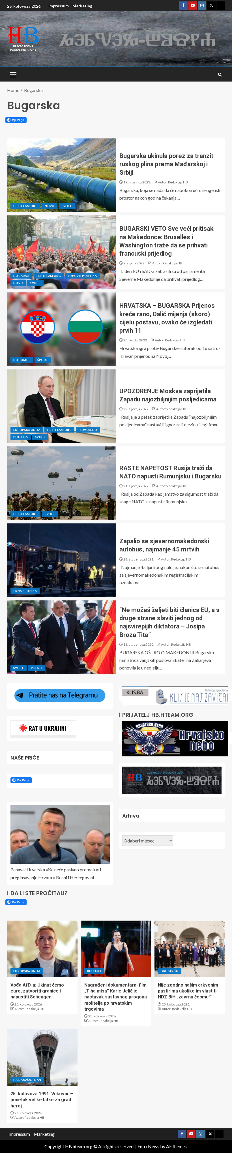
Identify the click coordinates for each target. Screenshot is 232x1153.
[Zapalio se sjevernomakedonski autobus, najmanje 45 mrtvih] (61, 560)
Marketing (82, 5)
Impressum (58, 5)
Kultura (94, 971)
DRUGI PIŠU (170, 971)
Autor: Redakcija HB (173, 182)
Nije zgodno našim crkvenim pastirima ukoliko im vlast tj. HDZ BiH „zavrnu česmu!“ (188, 991)
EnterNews (148, 1146)
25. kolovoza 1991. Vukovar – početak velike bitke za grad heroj (41, 1100)
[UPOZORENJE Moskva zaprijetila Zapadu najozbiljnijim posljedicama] (61, 406)
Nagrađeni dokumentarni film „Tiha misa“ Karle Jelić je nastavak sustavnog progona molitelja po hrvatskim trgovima (115, 997)
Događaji (21, 275)
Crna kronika (25, 590)
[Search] (220, 74)
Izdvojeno (88, 429)
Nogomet (21, 359)
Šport (42, 359)
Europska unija (26, 429)
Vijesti (36, 667)
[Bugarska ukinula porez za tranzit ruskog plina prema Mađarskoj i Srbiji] (61, 175)
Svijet (67, 206)
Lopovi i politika (82, 275)
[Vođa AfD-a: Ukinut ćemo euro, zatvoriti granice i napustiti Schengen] (42, 949)
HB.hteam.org (25, 206)
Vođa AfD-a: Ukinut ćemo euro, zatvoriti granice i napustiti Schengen (37, 991)
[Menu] (12, 74)
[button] (12, 74)
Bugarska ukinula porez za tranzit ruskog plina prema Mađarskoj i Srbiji (166, 164)
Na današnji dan (27, 1079)
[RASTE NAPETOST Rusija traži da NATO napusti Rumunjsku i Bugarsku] (61, 483)
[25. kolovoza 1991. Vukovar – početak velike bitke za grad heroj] (42, 1057)
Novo (49, 206)
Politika (20, 436)
